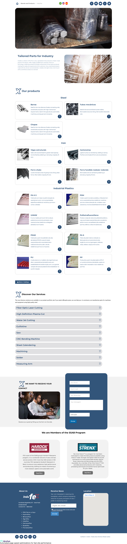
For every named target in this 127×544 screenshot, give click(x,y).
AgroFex (26, 519)
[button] (58, 307)
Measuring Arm (24, 364)
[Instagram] (91, 3)
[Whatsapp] (105, 3)
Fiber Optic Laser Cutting (29, 308)
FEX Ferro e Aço (29, 512)
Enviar (73, 421)
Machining (21, 351)
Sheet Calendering (26, 345)
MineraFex (27, 517)
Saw (18, 332)
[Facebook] (96, 3)
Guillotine (21, 326)
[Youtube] (100, 3)
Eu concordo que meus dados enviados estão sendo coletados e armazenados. (63, 510)
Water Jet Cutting (25, 320)
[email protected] (23, 504)
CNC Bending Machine (28, 339)
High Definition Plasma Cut (30, 314)
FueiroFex (26, 514)
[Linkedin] (109, 3)
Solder (19, 357)
